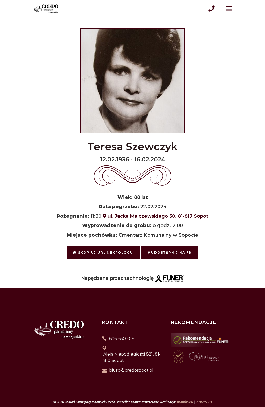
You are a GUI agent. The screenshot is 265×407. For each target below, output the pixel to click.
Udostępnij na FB (171, 252)
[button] (10, 380)
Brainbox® (185, 402)
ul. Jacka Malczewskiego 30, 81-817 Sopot (157, 216)
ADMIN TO (204, 402)
